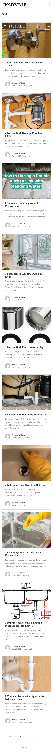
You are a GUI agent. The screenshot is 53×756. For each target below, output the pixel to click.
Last (42, 736)
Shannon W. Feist (18, 83)
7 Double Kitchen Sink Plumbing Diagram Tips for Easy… (23, 624)
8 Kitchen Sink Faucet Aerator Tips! (25, 347)
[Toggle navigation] (46, 4)
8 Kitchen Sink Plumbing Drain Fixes (26, 414)
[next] (37, 736)
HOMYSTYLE (14, 5)
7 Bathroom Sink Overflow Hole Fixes (26, 485)
